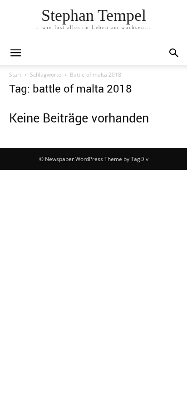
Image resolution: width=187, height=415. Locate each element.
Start (15, 74)
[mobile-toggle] (15, 53)
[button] (174, 53)
